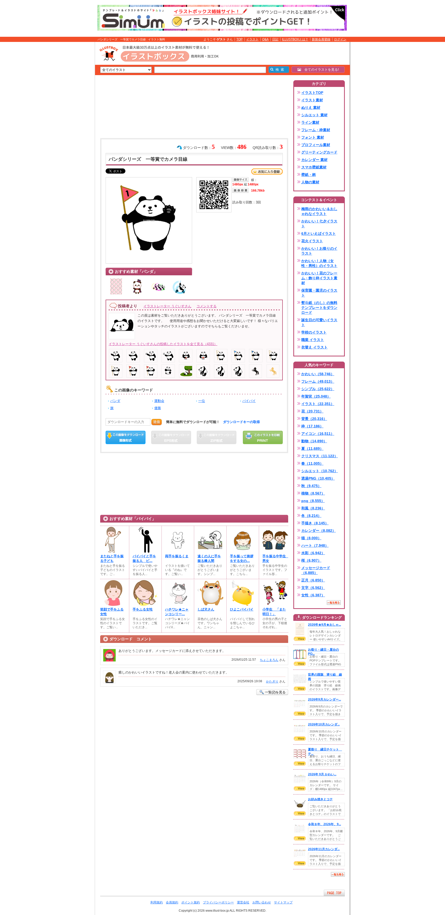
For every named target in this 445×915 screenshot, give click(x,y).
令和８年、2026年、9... (324, 824)
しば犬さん (206, 609)
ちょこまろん (269, 660)
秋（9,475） (311, 486)
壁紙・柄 (308, 175)
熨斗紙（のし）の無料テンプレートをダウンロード (319, 308)
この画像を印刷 (263, 437)
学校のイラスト (314, 332)
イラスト (252, 39)
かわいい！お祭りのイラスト (319, 250)
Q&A (265, 39)
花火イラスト (312, 241)
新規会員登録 (321, 39)
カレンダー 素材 (314, 160)
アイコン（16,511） (317, 434)
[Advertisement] (70, 121)
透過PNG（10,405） (318, 478)
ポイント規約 (190, 902)
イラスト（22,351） (317, 404)
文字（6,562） (313, 588)
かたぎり (272, 681)
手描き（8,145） (315, 523)
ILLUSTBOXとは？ (295, 39)
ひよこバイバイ (241, 609)
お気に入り (267, 171)
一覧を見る (334, 602)
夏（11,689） (312, 448)
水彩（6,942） (313, 553)
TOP (239, 39)
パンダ (115, 401)
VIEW (300, 639)
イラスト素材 (312, 100)
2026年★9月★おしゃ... (324, 624)
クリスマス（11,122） (319, 456)
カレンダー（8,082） (318, 530)
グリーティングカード (319, 152)
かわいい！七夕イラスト (319, 223)
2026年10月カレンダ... (324, 724)
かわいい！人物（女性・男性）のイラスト (319, 263)
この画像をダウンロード (126, 437)
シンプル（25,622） (317, 389)
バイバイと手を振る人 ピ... (144, 558)
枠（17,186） (312, 426)
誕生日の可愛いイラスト (319, 322)
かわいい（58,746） (317, 374)
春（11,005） (312, 463)
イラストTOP (312, 93)
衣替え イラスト (314, 347)
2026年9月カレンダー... (324, 699)
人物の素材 (310, 182)
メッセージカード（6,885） (315, 570)
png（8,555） (313, 501)
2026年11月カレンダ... (324, 849)
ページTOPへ (334, 893)
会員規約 (172, 902)
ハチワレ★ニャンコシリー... (177, 611)
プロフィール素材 (315, 145)
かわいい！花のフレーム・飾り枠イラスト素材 (319, 278)
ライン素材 (310, 122)
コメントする (206, 306)
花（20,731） (312, 411)
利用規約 (156, 902)
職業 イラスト (312, 340)
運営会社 (243, 902)
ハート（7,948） (315, 545)
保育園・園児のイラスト (319, 292)
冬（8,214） (311, 516)
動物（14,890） (314, 441)
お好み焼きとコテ (320, 799)
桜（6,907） (311, 560)
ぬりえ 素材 (310, 107)
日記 (275, 39)
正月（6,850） (313, 580)
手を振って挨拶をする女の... (241, 558)
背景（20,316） (314, 419)
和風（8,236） (313, 508)
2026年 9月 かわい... (322, 774)
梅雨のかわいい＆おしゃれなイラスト (319, 211)
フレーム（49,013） (317, 381)
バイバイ (249, 401)
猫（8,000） (311, 538)
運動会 (159, 401)
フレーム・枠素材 (315, 130)
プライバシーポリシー (218, 902)
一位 (201, 401)
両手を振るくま (177, 556)
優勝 (157, 408)
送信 (156, 422)
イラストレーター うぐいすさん (167, 306)
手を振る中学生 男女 (275, 558)
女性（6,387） (313, 595)
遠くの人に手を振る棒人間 (209, 558)
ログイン (340, 39)
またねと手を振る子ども (112, 558)
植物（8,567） (313, 493)
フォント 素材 (312, 137)
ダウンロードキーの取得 (241, 422)
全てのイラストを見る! (320, 69)
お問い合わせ (261, 902)
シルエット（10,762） (319, 471)
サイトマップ (283, 902)
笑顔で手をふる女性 (112, 611)
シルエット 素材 (314, 115)
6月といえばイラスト (318, 233)
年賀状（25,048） (316, 396)
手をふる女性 (143, 609)
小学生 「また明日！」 (274, 611)
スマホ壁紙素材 (314, 167)
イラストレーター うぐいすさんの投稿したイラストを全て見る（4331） (163, 344)
